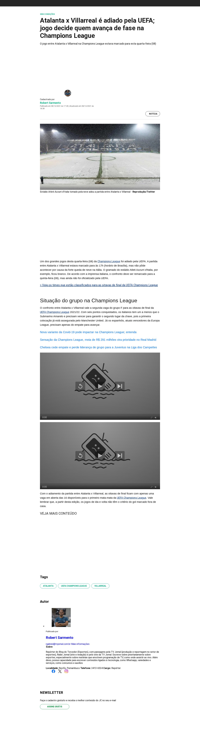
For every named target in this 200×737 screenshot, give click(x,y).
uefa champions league (74, 586)
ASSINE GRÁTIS (54, 706)
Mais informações (80, 644)
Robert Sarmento (50, 102)
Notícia (153, 114)
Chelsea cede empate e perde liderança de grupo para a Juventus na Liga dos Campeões (98, 347)
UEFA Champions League (54, 312)
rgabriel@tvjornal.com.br (58, 644)
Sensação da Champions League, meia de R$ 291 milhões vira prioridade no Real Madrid (98, 339)
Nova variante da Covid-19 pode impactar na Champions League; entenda (88, 332)
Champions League (109, 261)
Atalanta (48, 586)
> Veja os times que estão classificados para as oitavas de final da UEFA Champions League (99, 285)
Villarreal (100, 586)
